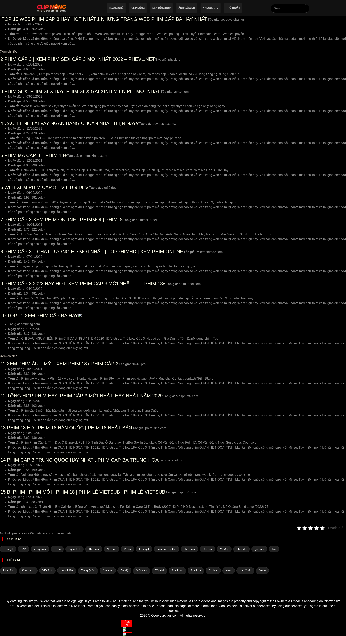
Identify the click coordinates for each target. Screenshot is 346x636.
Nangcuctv (210, 8)
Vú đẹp (224, 549)
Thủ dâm (94, 549)
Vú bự (127, 549)
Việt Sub (47, 570)
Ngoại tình (74, 549)
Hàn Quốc (245, 570)
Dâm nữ (207, 549)
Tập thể (159, 570)
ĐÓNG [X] (126, 623)
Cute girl (144, 549)
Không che (28, 570)
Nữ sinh (111, 549)
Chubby (213, 570)
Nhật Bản (8, 570)
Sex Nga (196, 570)
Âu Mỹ (124, 570)
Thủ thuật (233, 8)
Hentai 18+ (66, 570)
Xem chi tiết (8, 51)
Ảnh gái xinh (186, 8)
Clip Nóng (138, 8)
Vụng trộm (40, 549)
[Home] (173, 591)
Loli (274, 549)
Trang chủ (116, 8)
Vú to (262, 570)
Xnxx (229, 570)
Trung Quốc (88, 570)
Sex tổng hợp (161, 8)
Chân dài (241, 549)
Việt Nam (141, 570)
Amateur (108, 570)
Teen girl (8, 549)
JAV (23, 549)
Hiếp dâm (189, 549)
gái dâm (259, 549)
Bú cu (57, 549)
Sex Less (177, 570)
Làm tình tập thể (166, 549)
